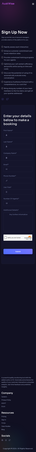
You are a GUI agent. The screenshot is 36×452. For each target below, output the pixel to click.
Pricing (3, 416)
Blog (3, 429)
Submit (18, 251)
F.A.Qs (3, 423)
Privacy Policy (6, 400)
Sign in (3, 420)
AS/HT (3, 403)
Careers (4, 397)
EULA (3, 406)
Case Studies (5, 426)
